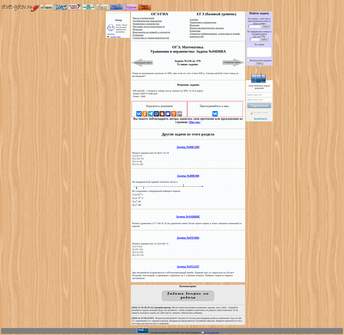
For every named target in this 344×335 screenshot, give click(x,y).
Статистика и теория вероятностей (151, 37)
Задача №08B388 (188, 175)
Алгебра (194, 19)
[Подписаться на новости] (102, 9)
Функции (137, 29)
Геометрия (138, 35)
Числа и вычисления (143, 18)
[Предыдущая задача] (142, 63)
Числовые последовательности (149, 26)
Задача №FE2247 (188, 266)
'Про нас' (195, 122)
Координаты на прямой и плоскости (151, 32)
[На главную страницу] (46, 9)
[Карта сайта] (144, 9)
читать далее (116, 37)
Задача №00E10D (188, 147)
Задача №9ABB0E (188, 216)
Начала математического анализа (207, 28)
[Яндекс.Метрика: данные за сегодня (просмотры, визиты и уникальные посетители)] (210, 333)
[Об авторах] (116, 9)
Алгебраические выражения (147, 21)
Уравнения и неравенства (146, 23)
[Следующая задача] (234, 63)
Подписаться (259, 105)
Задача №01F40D (188, 237)
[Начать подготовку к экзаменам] (60, 9)
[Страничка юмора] (130, 9)
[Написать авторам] (74, 9)
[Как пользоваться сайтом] (88, 9)
